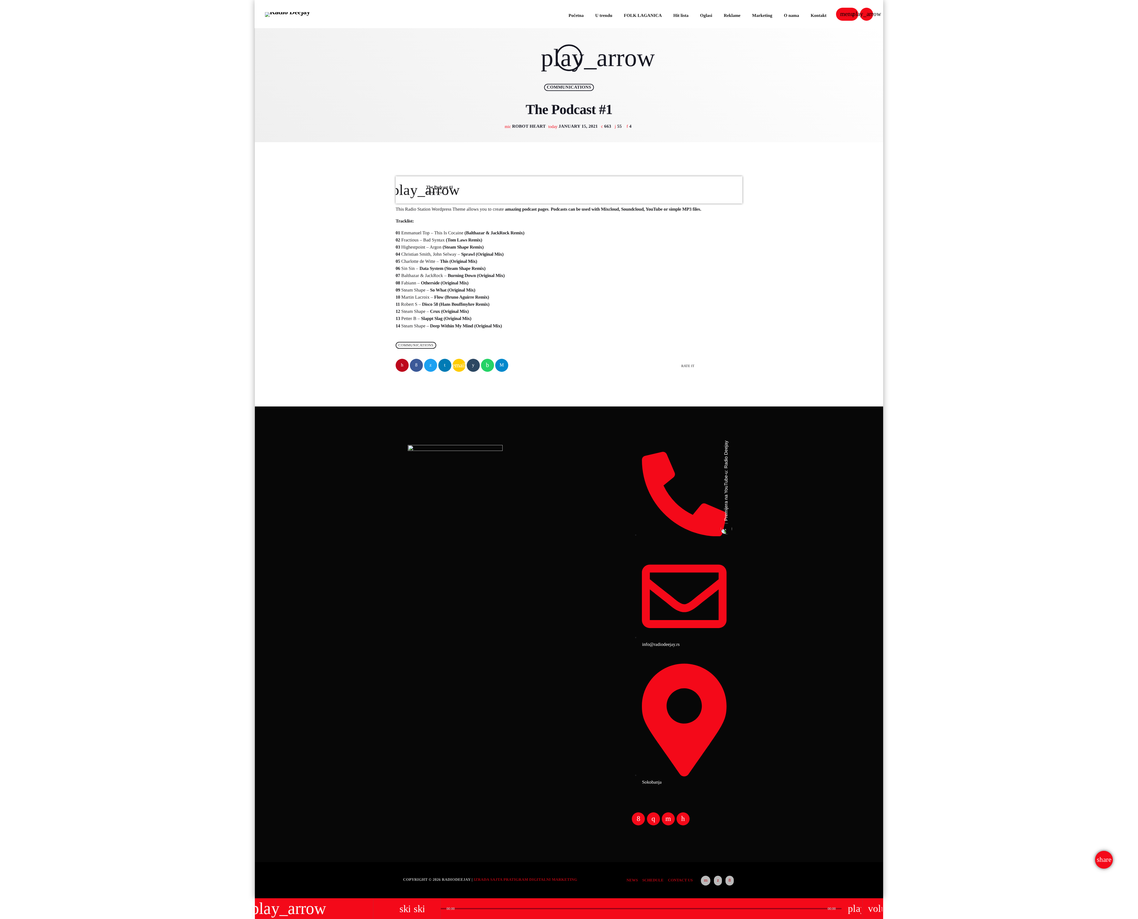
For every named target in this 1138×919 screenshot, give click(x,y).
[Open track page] (434, 908)
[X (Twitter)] (718, 881)
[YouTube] (705, 881)
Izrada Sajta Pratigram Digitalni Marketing (525, 879)
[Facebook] (729, 881)
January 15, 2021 (573, 126)
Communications (569, 87)
